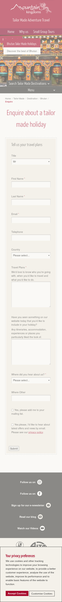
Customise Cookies (41, 593)
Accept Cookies (17, 593)
